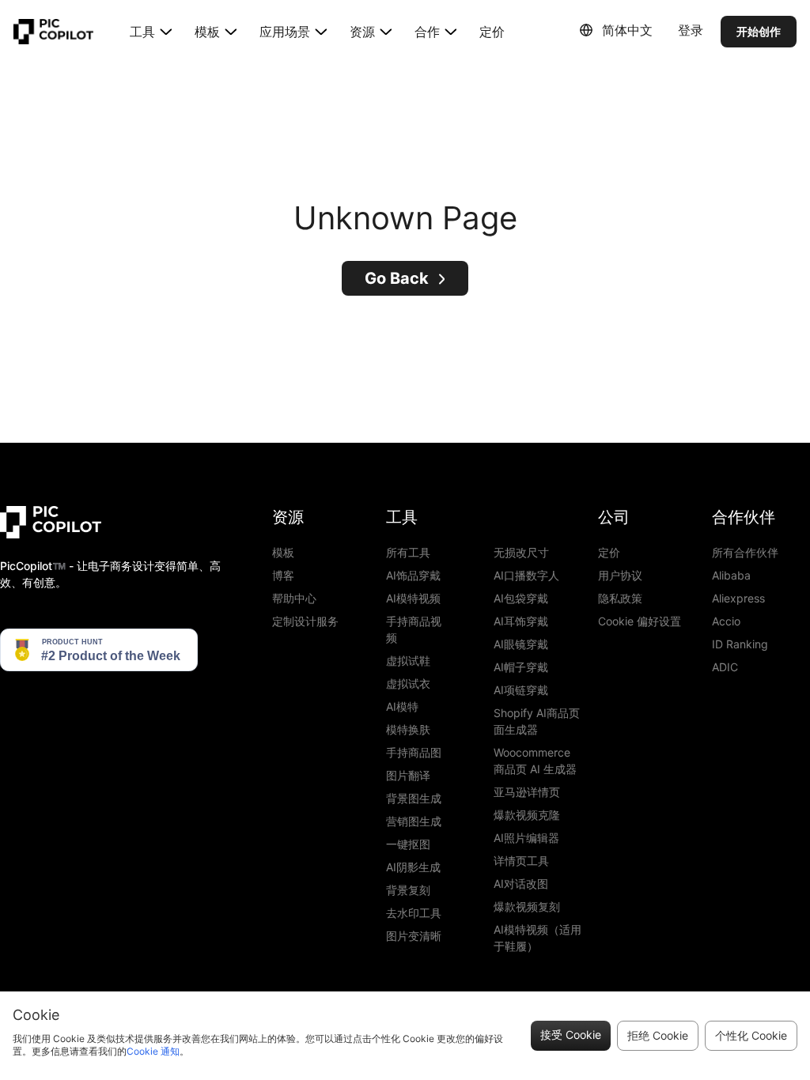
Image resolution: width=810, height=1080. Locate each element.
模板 (283, 552)
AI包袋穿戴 (521, 598)
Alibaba (731, 575)
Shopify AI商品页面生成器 (537, 721)
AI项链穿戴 (521, 690)
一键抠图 (408, 844)
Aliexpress (738, 598)
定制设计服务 (305, 621)
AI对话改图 (521, 883)
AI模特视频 (413, 598)
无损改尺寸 (521, 552)
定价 (492, 32)
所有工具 (408, 552)
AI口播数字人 (526, 575)
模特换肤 (408, 729)
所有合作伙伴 (745, 552)
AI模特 (402, 706)
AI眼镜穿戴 (521, 644)
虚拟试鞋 (408, 660)
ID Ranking (740, 644)
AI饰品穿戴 (413, 575)
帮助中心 (294, 598)
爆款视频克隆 (527, 814)
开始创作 (758, 31)
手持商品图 (413, 752)
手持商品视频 (413, 629)
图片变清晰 (413, 935)
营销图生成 (413, 821)
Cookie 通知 (153, 1051)
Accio (726, 621)
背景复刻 (408, 890)
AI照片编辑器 (526, 837)
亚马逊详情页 (527, 792)
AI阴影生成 (413, 867)
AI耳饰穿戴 (521, 621)
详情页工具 (521, 860)
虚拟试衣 (408, 683)
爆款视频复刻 (527, 906)
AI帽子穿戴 (521, 667)
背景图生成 (413, 798)
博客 (283, 575)
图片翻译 (408, 775)
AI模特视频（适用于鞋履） (537, 938)
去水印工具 (413, 913)
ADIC (725, 667)
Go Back (397, 278)
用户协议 (620, 575)
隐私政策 (620, 598)
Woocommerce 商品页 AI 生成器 (535, 761)
